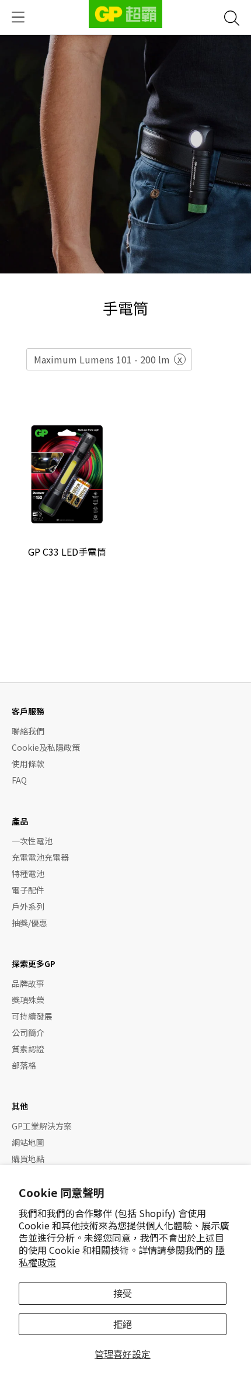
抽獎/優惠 (29, 922)
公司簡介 (28, 1032)
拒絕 (122, 1324)
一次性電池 (32, 841)
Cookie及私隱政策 (46, 747)
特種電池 (28, 873)
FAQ (19, 780)
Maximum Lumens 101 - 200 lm (102, 359)
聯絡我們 (28, 731)
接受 (122, 1293)
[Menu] (18, 17)
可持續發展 (32, 1016)
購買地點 (28, 1158)
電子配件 (28, 890)
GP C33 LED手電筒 (67, 552)
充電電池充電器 (40, 857)
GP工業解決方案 (42, 1126)
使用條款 (28, 764)
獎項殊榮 (28, 1000)
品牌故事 (28, 983)
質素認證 (28, 1049)
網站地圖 (28, 1142)
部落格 (24, 1065)
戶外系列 (28, 906)
